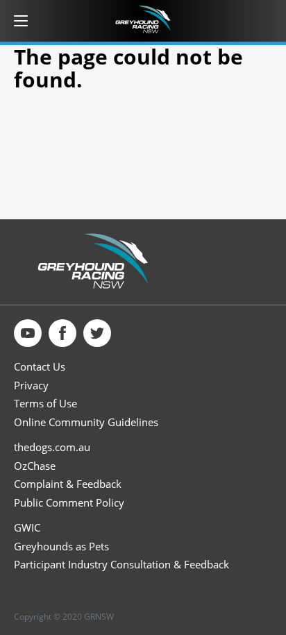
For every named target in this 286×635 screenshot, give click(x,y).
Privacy (31, 385)
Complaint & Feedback (67, 484)
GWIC (27, 528)
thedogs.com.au (52, 447)
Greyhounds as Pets (61, 546)
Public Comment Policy (69, 503)
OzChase (35, 466)
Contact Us (39, 367)
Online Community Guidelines (86, 422)
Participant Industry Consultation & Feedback (121, 564)
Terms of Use (45, 403)
